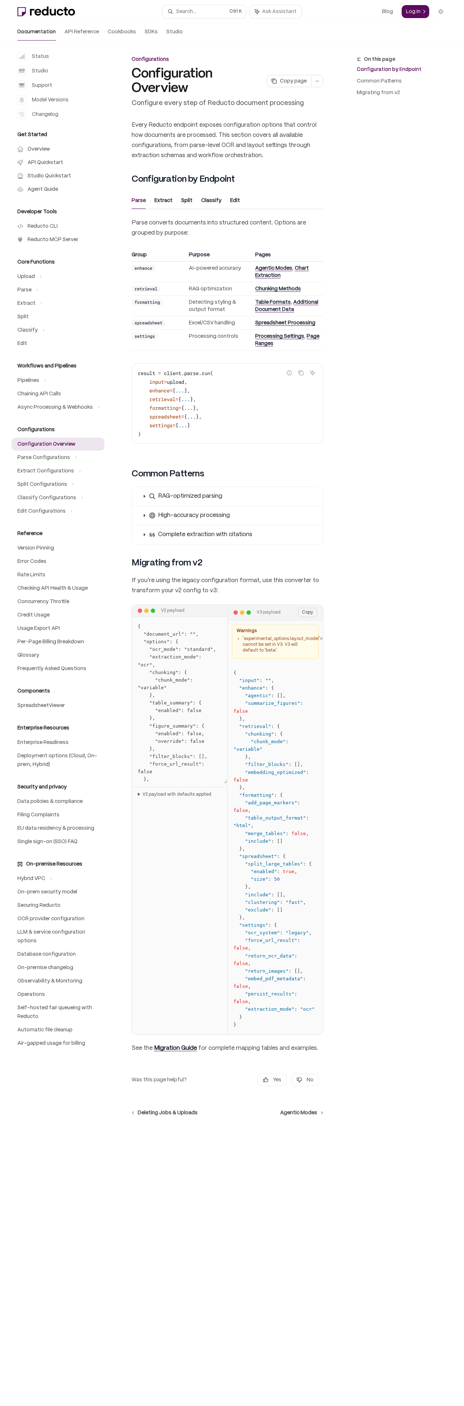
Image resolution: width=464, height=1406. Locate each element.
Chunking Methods (278, 288)
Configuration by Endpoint (389, 69)
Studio (174, 31)
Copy (307, 612)
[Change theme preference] (441, 11)
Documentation (36, 31)
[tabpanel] (227, 336)
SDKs (151, 31)
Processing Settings (279, 336)
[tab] (139, 200)
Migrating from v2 (378, 92)
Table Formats (273, 302)
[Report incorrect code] (289, 373)
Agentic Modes (273, 268)
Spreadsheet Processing (285, 322)
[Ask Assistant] (312, 373)
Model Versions (50, 99)
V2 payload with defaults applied (176, 794)
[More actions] (317, 81)
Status (40, 56)
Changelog (45, 114)
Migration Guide (175, 1048)
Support (42, 85)
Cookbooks (122, 31)
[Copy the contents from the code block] (301, 373)
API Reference (82, 31)
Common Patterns (379, 81)
